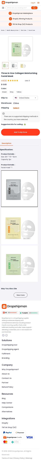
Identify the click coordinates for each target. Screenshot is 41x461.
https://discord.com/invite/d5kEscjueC (6, 335)
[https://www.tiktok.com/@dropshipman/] (3, 335)
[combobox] (22, 98)
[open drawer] (38, 3)
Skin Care (23, 30)
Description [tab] (6, 143)
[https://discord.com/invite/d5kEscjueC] (6, 335)
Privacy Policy (19, 458)
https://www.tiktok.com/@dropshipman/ (3, 335)
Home (2, 30)
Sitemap (29, 458)
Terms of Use (7, 458)
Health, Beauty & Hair (13, 30)
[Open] (35, 97)
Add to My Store (20, 132)
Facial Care (32, 30)
